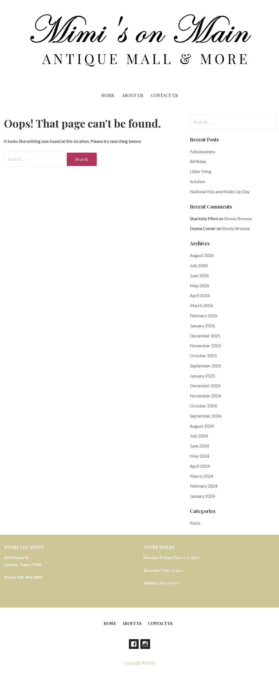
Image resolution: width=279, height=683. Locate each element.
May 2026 (199, 285)
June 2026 (199, 275)
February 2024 (203, 485)
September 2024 (205, 415)
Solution (197, 181)
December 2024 (205, 385)
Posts (195, 522)
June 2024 (199, 445)
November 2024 (205, 395)
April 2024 (200, 466)
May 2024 (199, 455)
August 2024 (202, 425)
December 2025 (205, 335)
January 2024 (202, 495)
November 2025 (205, 345)
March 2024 (201, 476)
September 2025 (205, 365)
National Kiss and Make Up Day (220, 191)
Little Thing (200, 171)
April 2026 (200, 295)
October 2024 (203, 405)
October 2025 (203, 355)
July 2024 (199, 435)
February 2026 (203, 315)
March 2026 (201, 305)
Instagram (145, 644)
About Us (132, 95)
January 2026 (202, 325)
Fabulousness (202, 151)
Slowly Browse (238, 218)
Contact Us (164, 95)
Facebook (134, 644)
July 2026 (199, 265)
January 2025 (202, 375)
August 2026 (202, 255)
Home (107, 95)
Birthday (198, 161)
